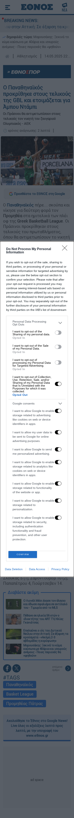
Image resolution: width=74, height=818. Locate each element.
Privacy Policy (60, 569)
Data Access (37, 569)
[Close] (66, 249)
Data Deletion (14, 569)
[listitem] (37, 323)
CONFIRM (23, 554)
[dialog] (37, 409)
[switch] (58, 333)
